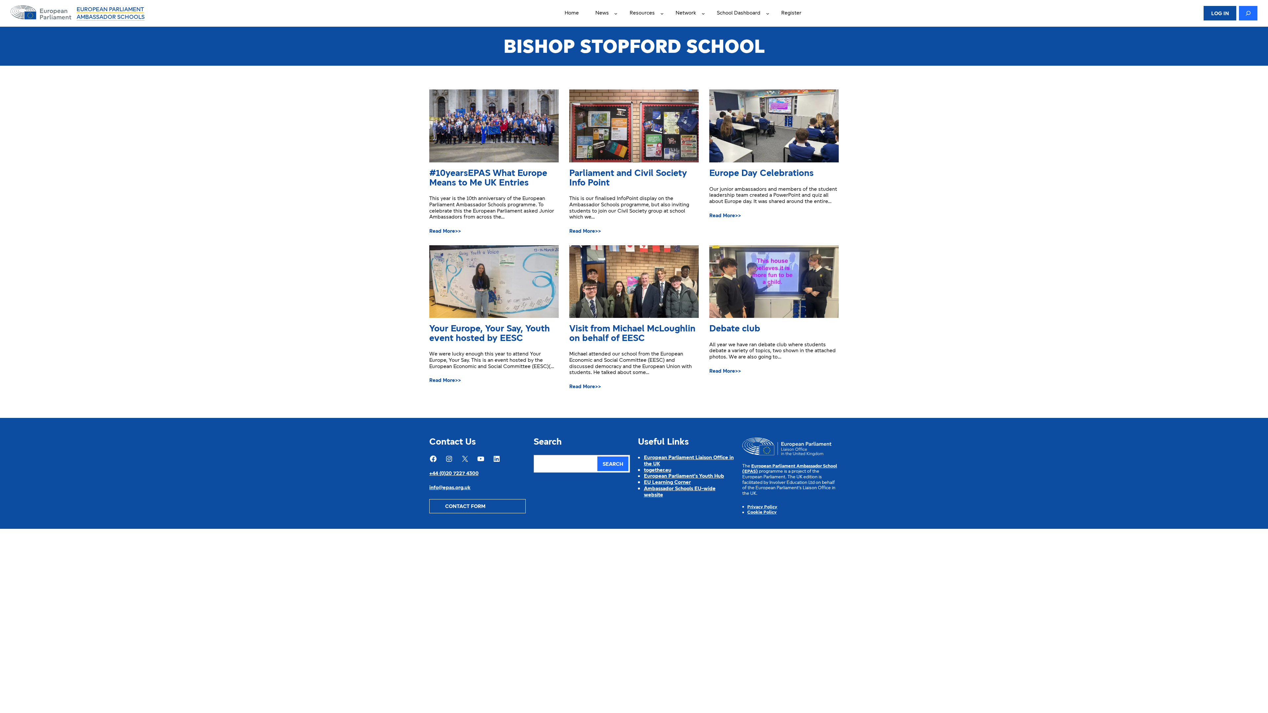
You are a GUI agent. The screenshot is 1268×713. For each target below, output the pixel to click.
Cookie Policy (762, 512)
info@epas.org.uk (450, 488)
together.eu (657, 470)
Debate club (734, 329)
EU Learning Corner (667, 482)
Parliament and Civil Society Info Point (628, 178)
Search (613, 464)
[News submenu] (615, 13)
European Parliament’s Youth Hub (684, 476)
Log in (1220, 14)
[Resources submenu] (662, 13)
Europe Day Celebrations (761, 173)
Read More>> (445, 231)
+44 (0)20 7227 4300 (453, 473)
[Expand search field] (1248, 13)
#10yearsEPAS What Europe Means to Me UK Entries (488, 178)
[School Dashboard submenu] (767, 13)
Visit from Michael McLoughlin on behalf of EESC (632, 333)
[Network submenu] (703, 13)
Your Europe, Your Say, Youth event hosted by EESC (489, 333)
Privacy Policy (762, 507)
